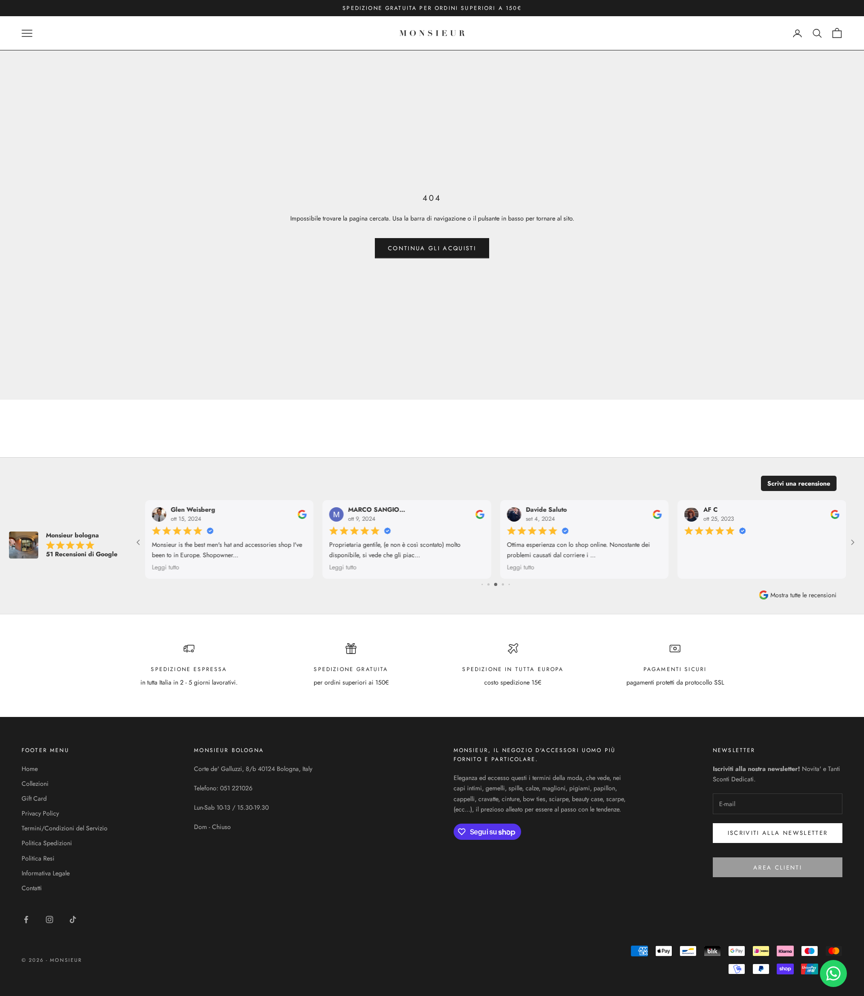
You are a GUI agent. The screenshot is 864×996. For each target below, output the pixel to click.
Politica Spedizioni (47, 842)
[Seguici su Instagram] (49, 919)
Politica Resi (38, 858)
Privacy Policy (40, 813)
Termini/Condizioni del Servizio (65, 828)
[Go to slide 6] (488, 584)
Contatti (32, 887)
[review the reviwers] (229, 514)
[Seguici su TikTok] (72, 919)
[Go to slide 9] (508, 584)
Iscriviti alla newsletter (778, 833)
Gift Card (34, 798)
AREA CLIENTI (777, 867)
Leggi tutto (270, 567)
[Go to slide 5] (482, 584)
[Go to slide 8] (503, 584)
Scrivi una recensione (798, 483)
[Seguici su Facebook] (26, 919)
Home (30, 768)
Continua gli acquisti (432, 248)
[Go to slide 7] (496, 584)
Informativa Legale (46, 873)
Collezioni (35, 783)
